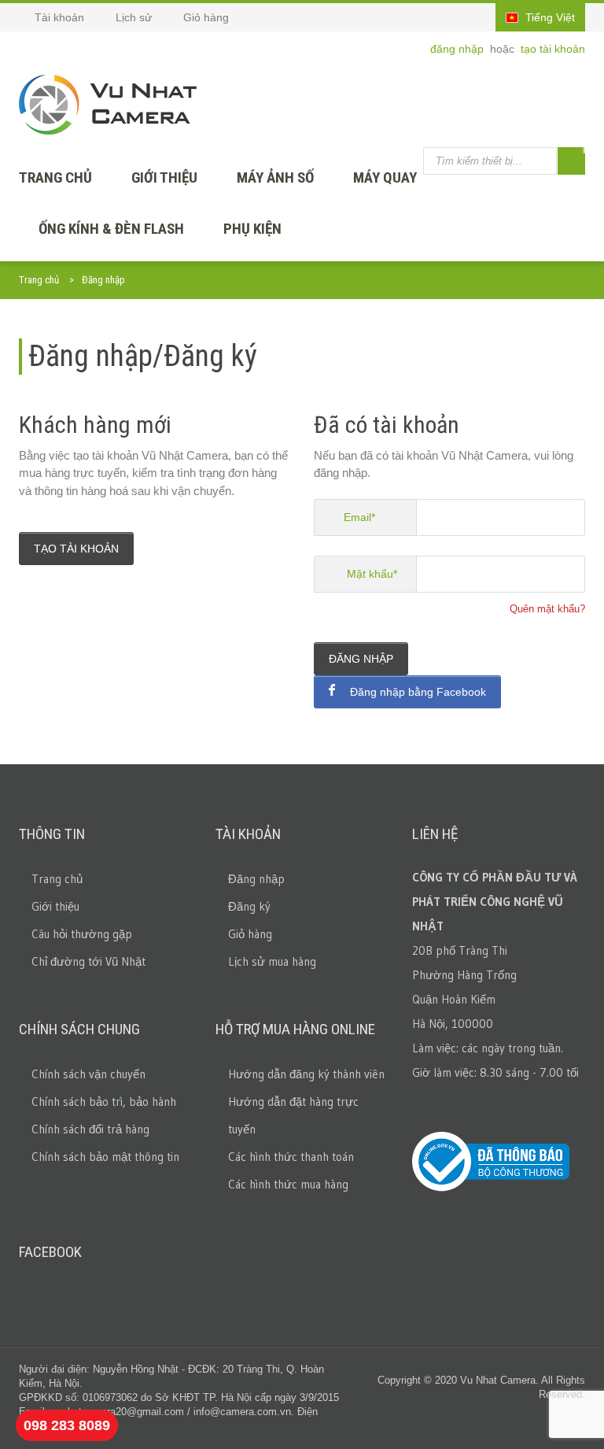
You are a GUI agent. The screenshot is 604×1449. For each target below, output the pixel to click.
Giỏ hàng (250, 933)
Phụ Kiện (252, 229)
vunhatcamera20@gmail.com (117, 1412)
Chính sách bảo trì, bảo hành (103, 1101)
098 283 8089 (67, 1425)
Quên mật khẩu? (547, 609)
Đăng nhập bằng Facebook (416, 692)
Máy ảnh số (275, 177)
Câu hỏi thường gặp (81, 933)
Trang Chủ (55, 177)
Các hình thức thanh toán (291, 1156)
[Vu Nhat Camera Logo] (108, 105)
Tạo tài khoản (76, 548)
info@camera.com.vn (242, 1412)
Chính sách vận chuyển (88, 1073)
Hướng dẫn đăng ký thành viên (306, 1073)
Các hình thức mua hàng (288, 1184)
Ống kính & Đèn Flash (111, 229)
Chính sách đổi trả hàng (90, 1129)
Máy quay (385, 177)
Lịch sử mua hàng (272, 961)
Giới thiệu (164, 177)
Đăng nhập (361, 658)
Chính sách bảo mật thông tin (105, 1156)
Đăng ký (249, 906)
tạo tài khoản (553, 49)
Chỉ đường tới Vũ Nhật (88, 961)
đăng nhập (458, 49)
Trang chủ (39, 280)
